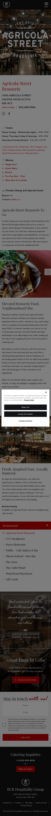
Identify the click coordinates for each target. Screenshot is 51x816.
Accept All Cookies (25, 414)
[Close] (46, 392)
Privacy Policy (29, 400)
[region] (25, 408)
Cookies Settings (25, 421)
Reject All (25, 407)
